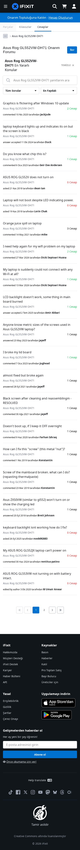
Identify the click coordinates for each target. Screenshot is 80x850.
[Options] (5, 36)
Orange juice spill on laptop (22, 223)
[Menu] (5, 6)
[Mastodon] (48, 792)
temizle (66, 65)
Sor (72, 49)
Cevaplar (42, 27)
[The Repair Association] (69, 792)
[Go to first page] (19, 610)
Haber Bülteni (11, 676)
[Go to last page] (60, 610)
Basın (44, 652)
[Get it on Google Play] (56, 714)
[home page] (23, 6)
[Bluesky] (55, 792)
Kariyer (7, 670)
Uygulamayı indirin (55, 694)
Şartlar (7, 713)
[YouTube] (40, 792)
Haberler (46, 658)
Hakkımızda (10, 652)
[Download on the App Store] (58, 702)
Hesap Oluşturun (61, 18)
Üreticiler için (49, 682)
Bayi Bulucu (48, 676)
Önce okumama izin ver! (21, 761)
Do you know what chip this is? (24, 154)
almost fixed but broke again (23, 375)
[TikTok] (10, 792)
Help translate (37, 780)
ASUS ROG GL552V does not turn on (28, 177)
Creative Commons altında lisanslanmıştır (40, 836)
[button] (54, 6)
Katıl (44, 664)
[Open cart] (64, 6)
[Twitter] (25, 792)
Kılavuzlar (25, 27)
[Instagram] (33, 792)
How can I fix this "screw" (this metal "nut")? (34, 449)
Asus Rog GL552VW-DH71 (27, 36)
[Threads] (62, 792)
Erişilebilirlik (10, 701)
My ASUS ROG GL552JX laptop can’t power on (34, 550)
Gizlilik (7, 707)
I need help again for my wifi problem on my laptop (39, 246)
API (5, 682)
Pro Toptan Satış (51, 670)
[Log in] (74, 6)
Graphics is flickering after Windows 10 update (36, 103)
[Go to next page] (52, 610)
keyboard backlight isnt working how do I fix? (35, 527)
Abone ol (40, 754)
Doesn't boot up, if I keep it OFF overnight (32, 426)
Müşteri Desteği (13, 658)
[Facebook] (18, 792)
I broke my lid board (17, 352)
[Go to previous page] (27, 610)
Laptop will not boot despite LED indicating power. (38, 200)
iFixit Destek (10, 664)
